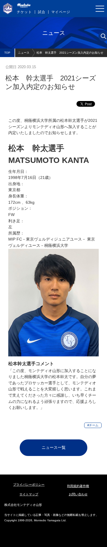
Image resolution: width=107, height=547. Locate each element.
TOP (7, 52)
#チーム (92, 425)
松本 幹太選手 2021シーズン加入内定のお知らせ (70, 52)
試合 (41, 12)
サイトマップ (28, 494)
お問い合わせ (78, 494)
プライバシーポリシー (29, 484)
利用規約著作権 (78, 486)
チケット (24, 12)
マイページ (60, 12)
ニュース (23, 52)
